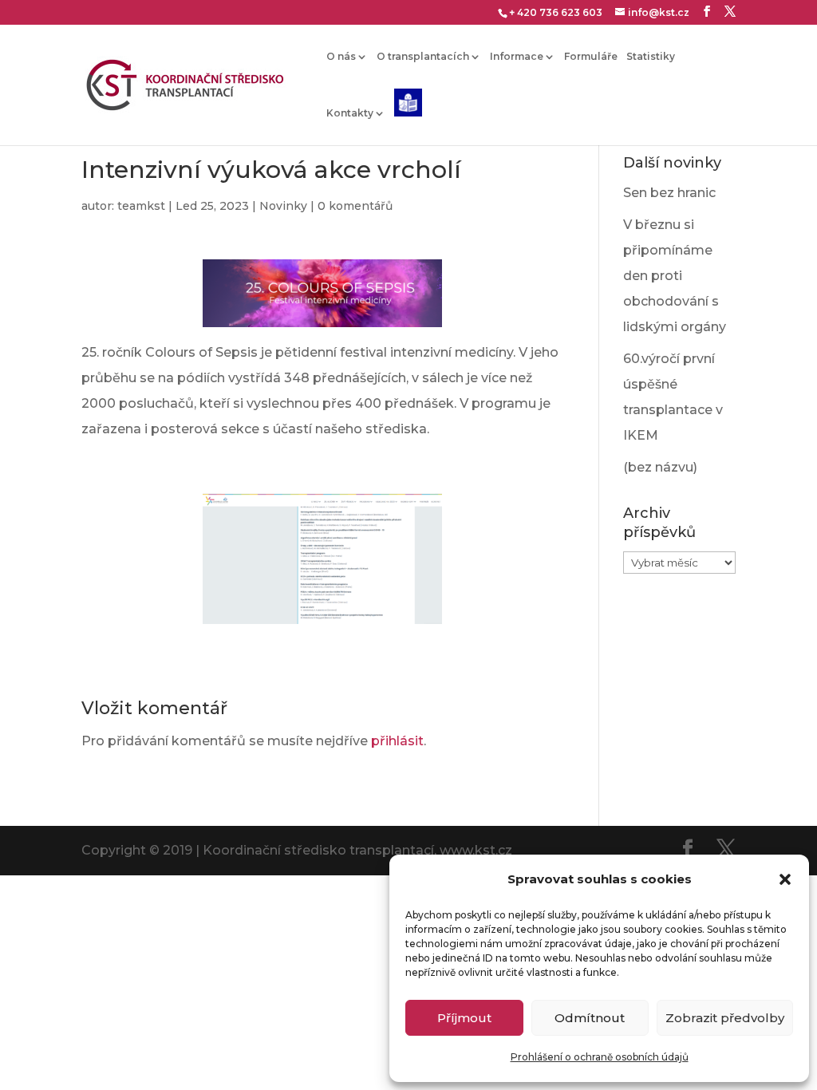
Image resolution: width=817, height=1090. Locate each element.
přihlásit (397, 740)
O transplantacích (423, 56)
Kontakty (349, 113)
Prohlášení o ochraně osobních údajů (600, 1057)
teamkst (141, 206)
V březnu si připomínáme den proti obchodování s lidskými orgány (674, 275)
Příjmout (464, 1017)
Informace (516, 56)
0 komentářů (355, 206)
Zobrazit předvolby (724, 1017)
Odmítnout (590, 1017)
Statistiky (650, 56)
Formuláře (591, 56)
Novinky (283, 206)
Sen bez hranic (669, 192)
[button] (785, 879)
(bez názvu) (660, 467)
